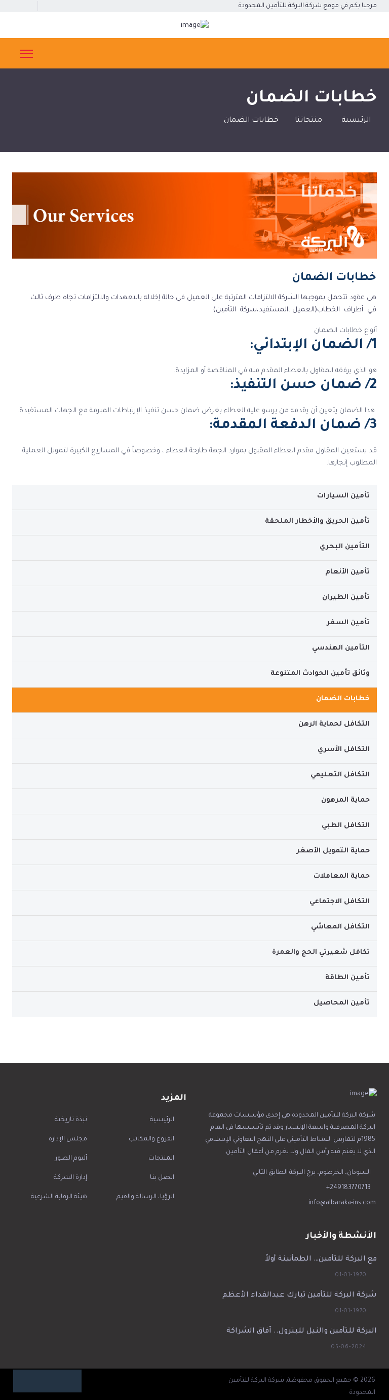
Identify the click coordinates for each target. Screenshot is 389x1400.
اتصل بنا (162, 1177)
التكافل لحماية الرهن (334, 724)
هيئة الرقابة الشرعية (59, 1197)
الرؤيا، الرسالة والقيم (145, 1197)
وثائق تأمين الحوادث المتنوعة (320, 673)
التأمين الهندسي (341, 648)
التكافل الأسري (344, 749)
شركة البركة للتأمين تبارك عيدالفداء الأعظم (299, 1295)
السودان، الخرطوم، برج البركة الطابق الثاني (312, 1172)
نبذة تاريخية (71, 1120)
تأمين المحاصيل (342, 1003)
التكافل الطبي (346, 826)
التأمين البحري (345, 547)
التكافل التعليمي (340, 775)
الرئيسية (356, 121)
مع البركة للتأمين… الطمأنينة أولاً (321, 1259)
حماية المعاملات (342, 876)
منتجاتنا (308, 121)
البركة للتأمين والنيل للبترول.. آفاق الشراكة (301, 1331)
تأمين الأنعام (347, 572)
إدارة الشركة (70, 1177)
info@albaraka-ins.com (342, 1203)
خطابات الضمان (343, 699)
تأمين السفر (348, 623)
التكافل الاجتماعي (339, 902)
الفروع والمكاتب (151, 1139)
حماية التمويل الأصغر (333, 851)
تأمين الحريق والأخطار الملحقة (317, 521)
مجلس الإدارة (68, 1139)
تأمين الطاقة (347, 978)
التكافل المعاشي (340, 927)
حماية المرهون (345, 800)
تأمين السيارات (343, 496)
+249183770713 (348, 1188)
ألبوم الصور (71, 1158)
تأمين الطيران (346, 597)
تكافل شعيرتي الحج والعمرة (321, 952)
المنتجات (161, 1158)
